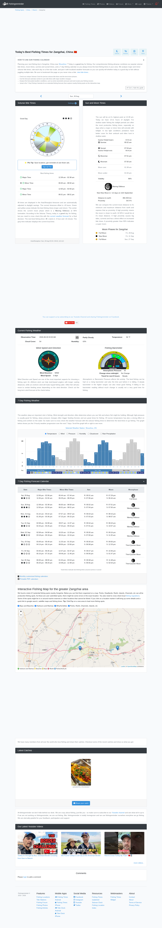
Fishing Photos (42, 905)
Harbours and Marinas (45, 606)
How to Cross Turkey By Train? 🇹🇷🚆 (118, 855)
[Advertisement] (81, 29)
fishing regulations (133, 596)
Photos (102, 4)
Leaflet (123, 666)
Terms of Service (135, 902)
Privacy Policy (134, 905)
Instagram (79, 900)
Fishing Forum (42, 902)
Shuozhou (62, 64)
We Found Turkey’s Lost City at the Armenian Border (81, 855)
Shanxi (34, 10)
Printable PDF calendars (29, 579)
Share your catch (81, 803)
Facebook (79, 897)
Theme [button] (149, 4)
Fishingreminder (16, 4)
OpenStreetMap (132, 666)
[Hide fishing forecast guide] (143, 60)
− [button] (21, 614)
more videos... (139, 863)
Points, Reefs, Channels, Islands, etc (84, 606)
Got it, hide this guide (136, 88)
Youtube (78, 902)
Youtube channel (118, 813)
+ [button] (21, 611)
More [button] (129, 4)
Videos (111, 4)
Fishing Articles (42, 908)
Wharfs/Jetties (61, 606)
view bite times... (83, 72)
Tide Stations (41, 900)
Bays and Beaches (27, 606)
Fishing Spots (19, 10)
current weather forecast (59, 216)
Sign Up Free (47, 167)
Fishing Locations (43, 897)
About (131, 900)
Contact (132, 897)
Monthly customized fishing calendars (34, 576)
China (28, 10)
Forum (120, 4)
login (25, 877)
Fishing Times (89, 4)
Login (139, 4)
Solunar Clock (97, 902)
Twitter (78, 905)
